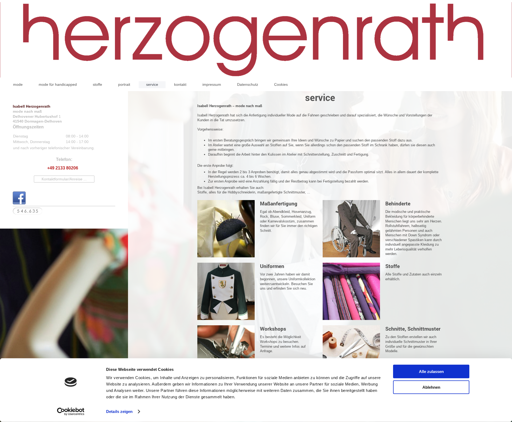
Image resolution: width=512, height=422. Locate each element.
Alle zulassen (431, 371)
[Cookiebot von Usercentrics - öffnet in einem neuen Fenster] (70, 412)
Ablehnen (431, 387)
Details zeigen (119, 411)
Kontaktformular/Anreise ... (64, 179)
